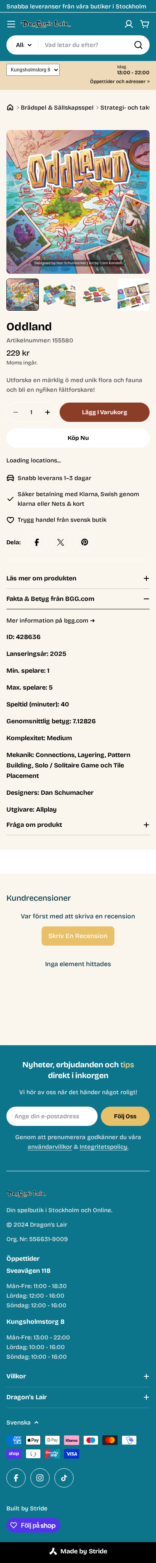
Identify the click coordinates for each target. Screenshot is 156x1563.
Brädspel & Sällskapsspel (57, 107)
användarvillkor (50, 1146)
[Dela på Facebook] (36, 542)
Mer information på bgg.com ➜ (50, 620)
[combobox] (78, 45)
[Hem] (10, 107)
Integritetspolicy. (104, 1146)
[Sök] (138, 45)
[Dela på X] (60, 542)
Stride (39, 1508)
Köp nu (78, 438)
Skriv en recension (78, 936)
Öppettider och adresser (120, 81)
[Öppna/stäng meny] (11, 24)
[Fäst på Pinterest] (84, 542)
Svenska (18, 1422)
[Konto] (129, 24)
